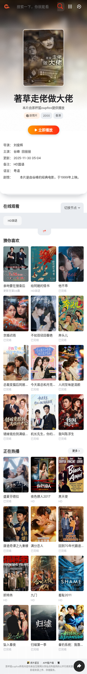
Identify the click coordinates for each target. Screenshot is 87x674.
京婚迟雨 (9, 335)
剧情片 (33, 115)
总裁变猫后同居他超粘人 (16, 384)
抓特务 (8, 595)
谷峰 (17, 151)
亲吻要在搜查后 (14, 286)
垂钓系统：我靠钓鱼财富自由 (71, 644)
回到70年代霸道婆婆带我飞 (71, 546)
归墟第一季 (38, 644)
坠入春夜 (9, 644)
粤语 (17, 171)
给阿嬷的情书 (40, 286)
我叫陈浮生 (66, 434)
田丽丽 (26, 151)
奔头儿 (63, 335)
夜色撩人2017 (40, 496)
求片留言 (34, 662)
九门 (34, 595)
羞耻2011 (65, 595)
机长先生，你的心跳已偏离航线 (43, 434)
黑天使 (63, 496)
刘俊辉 (18, 145)
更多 (75, 451)
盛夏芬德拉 (11, 496)
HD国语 (12, 220)
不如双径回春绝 (42, 335)
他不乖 (63, 286)
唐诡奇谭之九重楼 (15, 546)
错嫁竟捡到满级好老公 (16, 434)
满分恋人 (37, 546)
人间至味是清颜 (69, 384)
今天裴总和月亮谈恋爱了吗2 (43, 384)
